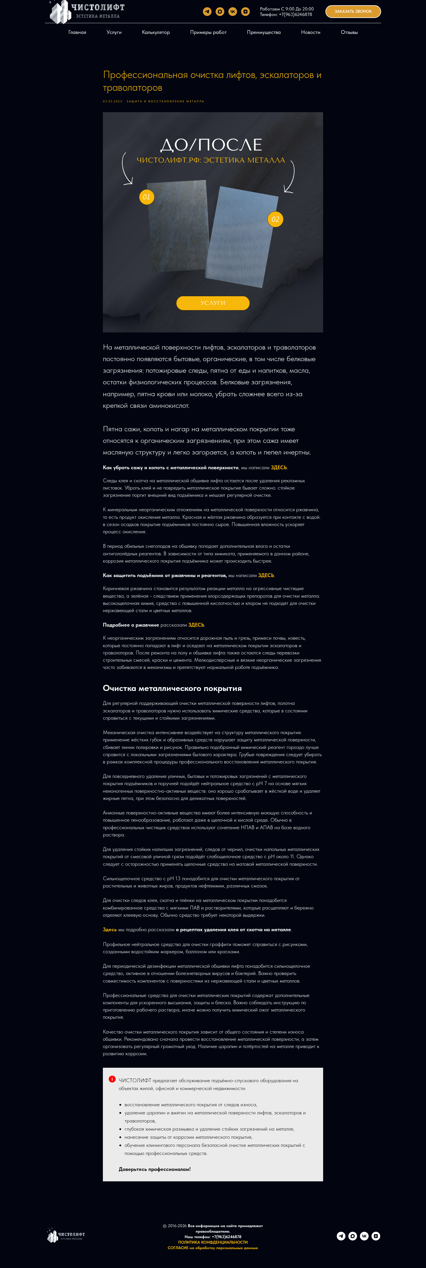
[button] (353, 11)
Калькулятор (156, 32)
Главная (77, 32)
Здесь (110, 929)
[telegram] (207, 11)
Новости (311, 32)
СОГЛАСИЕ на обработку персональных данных (213, 1247)
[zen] (245, 11)
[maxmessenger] (220, 11)
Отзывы (349, 32)
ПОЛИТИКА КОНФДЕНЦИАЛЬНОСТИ (213, 1242)
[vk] (232, 11)
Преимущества (264, 32)
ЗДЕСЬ (279, 467)
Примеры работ (208, 32)
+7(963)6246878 (295, 14)
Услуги (114, 32)
